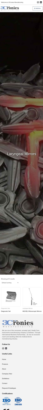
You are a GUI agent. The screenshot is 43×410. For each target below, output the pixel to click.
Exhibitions (5, 378)
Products (5, 364)
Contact (4, 383)
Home (4, 359)
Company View (7, 374)
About (4, 369)
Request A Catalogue (9, 388)
